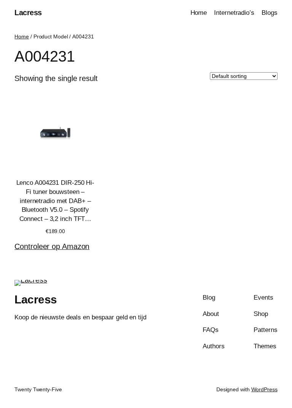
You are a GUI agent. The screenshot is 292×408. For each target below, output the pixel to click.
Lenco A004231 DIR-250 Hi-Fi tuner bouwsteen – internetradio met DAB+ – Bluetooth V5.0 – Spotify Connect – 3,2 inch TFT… (55, 200)
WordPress (264, 389)
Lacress (28, 12)
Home (21, 36)
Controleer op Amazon (51, 246)
